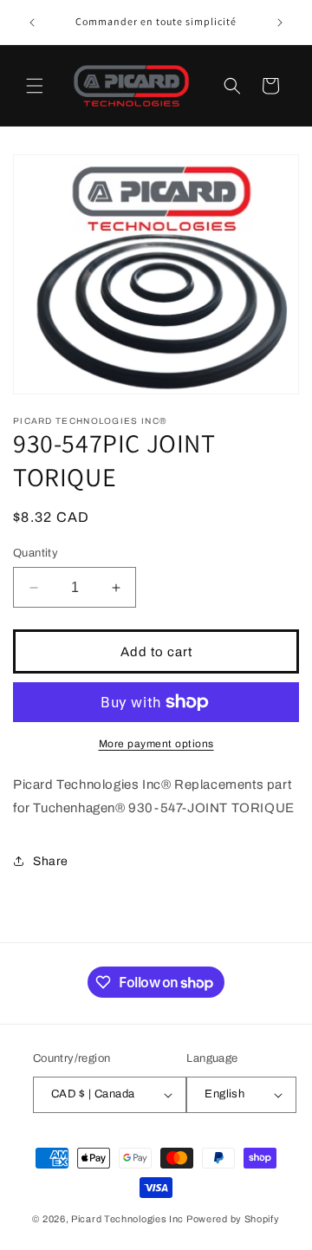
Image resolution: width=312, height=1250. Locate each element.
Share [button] (50, 861)
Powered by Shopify (233, 1219)
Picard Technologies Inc (127, 1219)
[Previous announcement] (32, 22)
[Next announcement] (280, 22)
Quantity (35, 553)
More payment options (156, 744)
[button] (35, 86)
